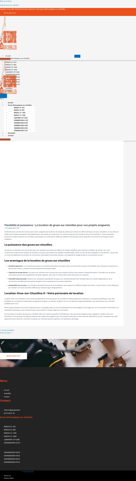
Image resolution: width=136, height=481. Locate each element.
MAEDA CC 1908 (19, 115)
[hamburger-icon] (77, 56)
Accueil (8, 56)
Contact (11, 135)
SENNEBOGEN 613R (21, 120)
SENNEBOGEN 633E (21, 123)
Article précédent (7, 330)
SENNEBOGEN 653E (21, 128)
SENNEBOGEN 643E (21, 125)
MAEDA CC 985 (19, 110)
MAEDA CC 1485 (19, 113)
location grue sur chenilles (9, 5)
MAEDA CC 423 (19, 108)
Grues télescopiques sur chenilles (17, 58)
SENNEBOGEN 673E (21, 130)
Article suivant (6, 333)
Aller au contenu (6, 1)
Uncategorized (10, 228)
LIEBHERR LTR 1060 (20, 118)
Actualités (11, 133)
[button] (40, 99)
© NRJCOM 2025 (28, 471)
